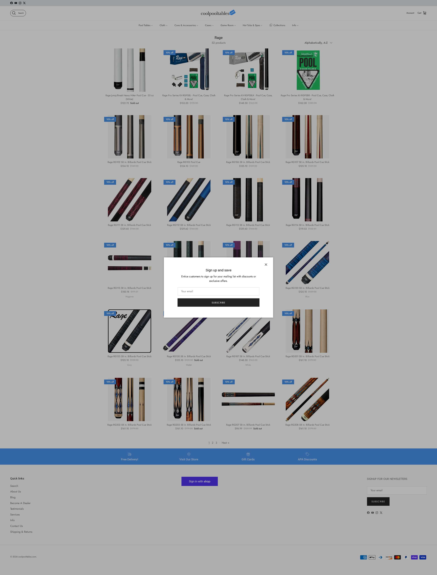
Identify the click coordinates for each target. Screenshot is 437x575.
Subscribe (218, 302)
